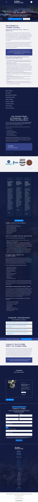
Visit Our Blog (9, 399)
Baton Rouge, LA (19, 460)
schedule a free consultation (14, 18)
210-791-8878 (19, 454)
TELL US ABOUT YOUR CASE (26, 339)
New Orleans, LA (19, 465)
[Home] (18, 2)
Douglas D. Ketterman (24, 63)
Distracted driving (9, 225)
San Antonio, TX (19, 468)
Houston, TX (19, 462)
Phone (7, 417)
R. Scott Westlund (29, 42)
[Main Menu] (6, 2)
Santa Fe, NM (19, 469)
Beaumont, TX (19, 461)
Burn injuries (8, 276)
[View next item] (12, 152)
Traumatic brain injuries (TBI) (11, 271)
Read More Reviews (19, 220)
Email (20, 417)
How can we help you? (9, 432)
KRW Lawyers (25, 35)
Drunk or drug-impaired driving (11, 227)
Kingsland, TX (19, 464)
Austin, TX (19, 458)
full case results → (14, 62)
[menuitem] (16, 498)
